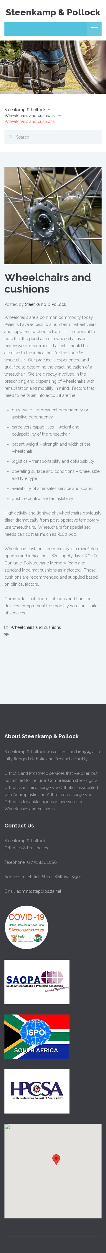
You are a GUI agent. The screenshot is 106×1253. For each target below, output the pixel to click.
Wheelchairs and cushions (29, 115)
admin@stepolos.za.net (38, 891)
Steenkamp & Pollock (53, 12)
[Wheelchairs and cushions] (53, 214)
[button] (56, 1160)
